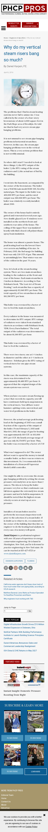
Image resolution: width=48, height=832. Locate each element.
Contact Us (6, 801)
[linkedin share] (20, 568)
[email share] (25, 568)
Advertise (5, 808)
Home (6, 38)
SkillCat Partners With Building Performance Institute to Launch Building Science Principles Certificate (24, 635)
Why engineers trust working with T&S (18, 599)
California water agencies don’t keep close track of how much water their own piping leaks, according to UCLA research (24, 586)
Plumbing (30, 561)
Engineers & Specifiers (17, 38)
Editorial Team (7, 795)
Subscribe (12, 738)
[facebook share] (6, 568)
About (3, 805)
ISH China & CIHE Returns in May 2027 (20, 650)
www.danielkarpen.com (14, 553)
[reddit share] (16, 568)
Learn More (35, 772)
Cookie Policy (31, 827)
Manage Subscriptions (29, 24)
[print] (30, 568)
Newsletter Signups (13, 24)
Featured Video (12, 662)
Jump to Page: (10, 607)
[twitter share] (11, 568)
